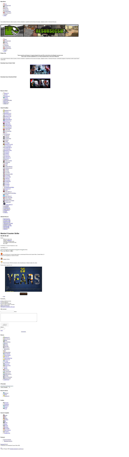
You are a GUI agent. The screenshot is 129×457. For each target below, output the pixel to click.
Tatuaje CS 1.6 (6, 102)
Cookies (4, 15)
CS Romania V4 (6, 210)
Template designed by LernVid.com (16, 448)
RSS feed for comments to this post (8, 306)
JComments (23, 331)
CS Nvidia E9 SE (6, 207)
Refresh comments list (5, 305)
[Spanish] (12, 386)
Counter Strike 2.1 (6, 209)
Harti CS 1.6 (5, 101)
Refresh (2, 327)
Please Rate (3, 251)
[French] (3, 386)
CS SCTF (5, 211)
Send (2, 330)
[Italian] (7, 386)
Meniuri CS (9, 240)
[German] (5, 386)
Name (15, 311)
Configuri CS (5, 103)
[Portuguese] (9, 386)
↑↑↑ (1, 447)
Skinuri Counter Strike (7, 100)
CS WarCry (5, 212)
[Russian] (10, 386)
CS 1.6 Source (6, 205)
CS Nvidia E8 (5, 206)
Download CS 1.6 (4, 444)
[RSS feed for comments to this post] (5, 298)
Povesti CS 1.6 (6, 379)
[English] (2, 386)
